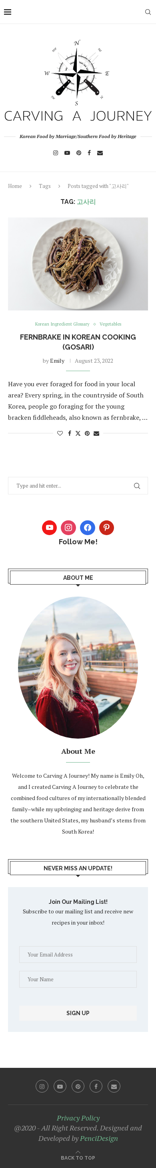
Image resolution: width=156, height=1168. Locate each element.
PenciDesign (99, 1138)
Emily (57, 360)
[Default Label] (106, 528)
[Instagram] (55, 153)
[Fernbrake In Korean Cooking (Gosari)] (78, 263)
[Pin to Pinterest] (87, 433)
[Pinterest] (78, 153)
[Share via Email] (96, 433)
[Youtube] (67, 153)
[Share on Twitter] (78, 433)
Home (15, 186)
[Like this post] (60, 433)
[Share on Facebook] (69, 433)
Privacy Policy (78, 1118)
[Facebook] (89, 153)
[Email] (100, 153)
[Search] (148, 12)
